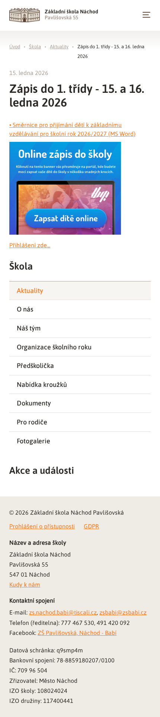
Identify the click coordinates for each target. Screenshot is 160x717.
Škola (35, 46)
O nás (25, 309)
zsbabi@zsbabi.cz (123, 612)
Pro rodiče (32, 422)
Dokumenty (34, 403)
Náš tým (29, 328)
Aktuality (59, 46)
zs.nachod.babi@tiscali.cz (63, 612)
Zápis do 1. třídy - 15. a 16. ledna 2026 (110, 51)
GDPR (91, 526)
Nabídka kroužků (42, 384)
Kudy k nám (24, 584)
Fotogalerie (33, 441)
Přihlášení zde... (29, 245)
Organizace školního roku (54, 347)
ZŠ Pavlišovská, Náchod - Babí (77, 632)
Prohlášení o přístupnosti (42, 526)
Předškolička (35, 365)
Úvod (14, 46)
